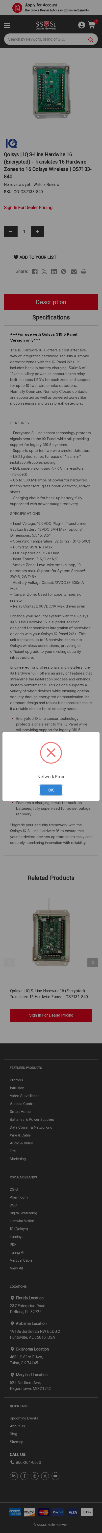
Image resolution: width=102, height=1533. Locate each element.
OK (51, 790)
